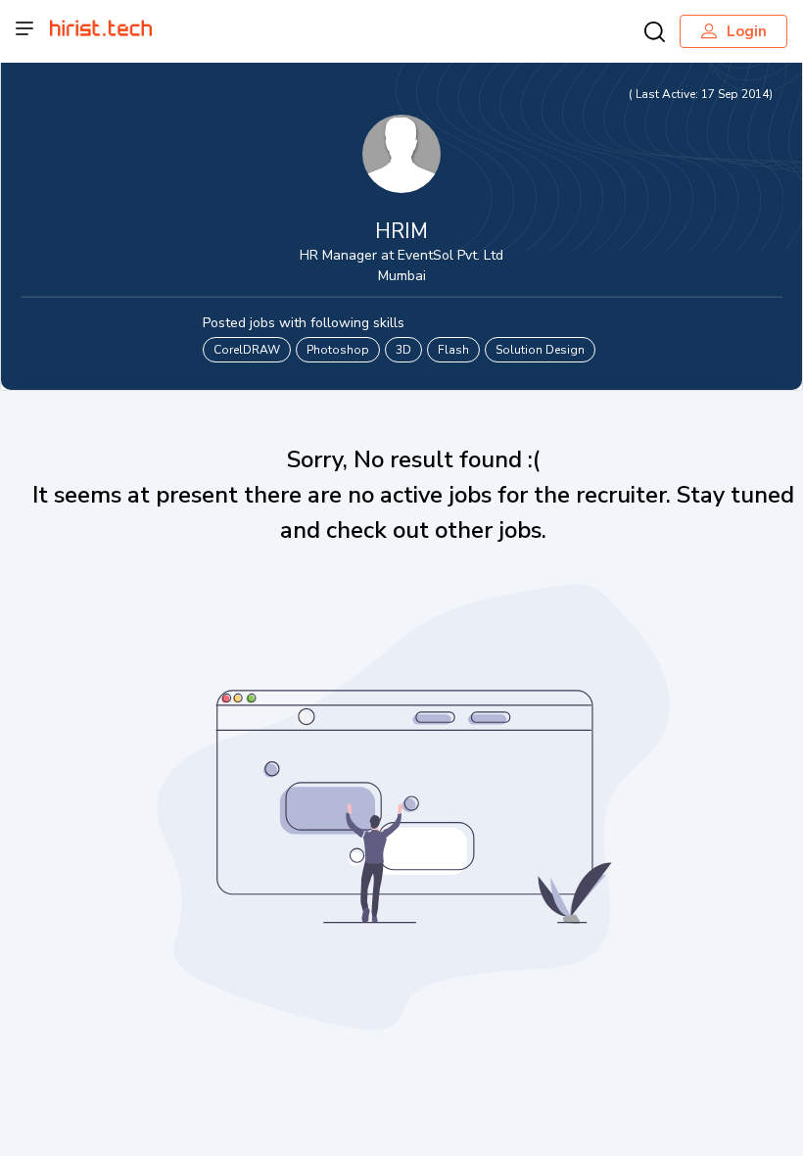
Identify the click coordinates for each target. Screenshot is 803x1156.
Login (747, 31)
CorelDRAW (246, 350)
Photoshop (338, 350)
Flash (453, 350)
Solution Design (540, 350)
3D (403, 350)
